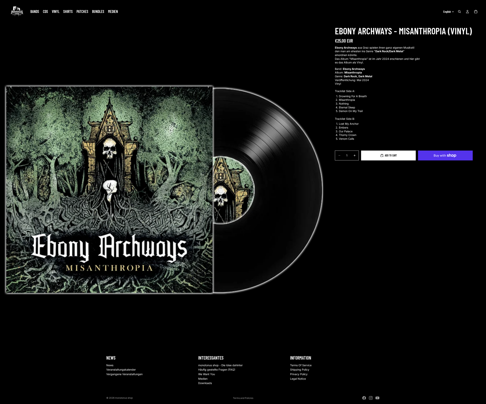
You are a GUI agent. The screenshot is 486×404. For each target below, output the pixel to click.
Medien (202, 378)
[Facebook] (364, 398)
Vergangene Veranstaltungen (124, 374)
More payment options (445, 164)
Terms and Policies (243, 398)
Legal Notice (298, 378)
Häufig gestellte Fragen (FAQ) (216, 369)
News (109, 365)
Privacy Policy (299, 374)
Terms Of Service (301, 365)
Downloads (205, 383)
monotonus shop (124, 397)
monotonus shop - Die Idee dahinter (220, 365)
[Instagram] (370, 398)
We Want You (206, 374)
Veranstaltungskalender (121, 369)
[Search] (459, 11)
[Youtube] (377, 398)
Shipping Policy (299, 369)
